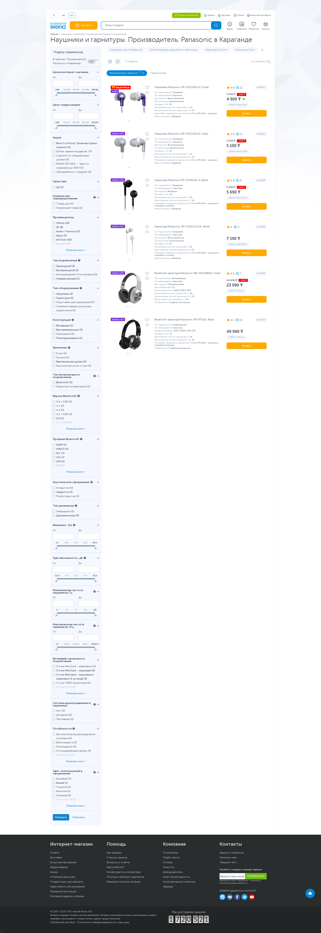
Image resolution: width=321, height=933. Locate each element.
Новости (168, 867)
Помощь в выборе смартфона (125, 877)
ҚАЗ (63, 15)
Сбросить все (158, 73)
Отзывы (168, 862)
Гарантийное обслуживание (67, 886)
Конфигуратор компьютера (123, 872)
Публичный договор (62, 922)
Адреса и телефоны (232, 853)
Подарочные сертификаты (66, 882)
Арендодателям (173, 872)
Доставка (226, 15)
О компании (170, 853)
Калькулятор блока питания (123, 882)
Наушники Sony (245, 50)
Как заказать (114, 853)
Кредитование (59, 867)
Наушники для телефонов (126, 50)
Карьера (168, 886)
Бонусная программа (261, 15)
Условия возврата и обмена (67, 896)
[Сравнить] (147, 92)
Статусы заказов (117, 857)
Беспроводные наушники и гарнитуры (173, 50)
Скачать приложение (188, 15)
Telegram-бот (228, 862)
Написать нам (228, 857)
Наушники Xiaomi (216, 50)
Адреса (211, 15)
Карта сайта (123, 922)
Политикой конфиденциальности (233, 883)
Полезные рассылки (62, 877)
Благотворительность (176, 877)
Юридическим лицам (63, 891)
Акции (54, 872)
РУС (72, 15)
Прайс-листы (171, 857)
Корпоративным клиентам (179, 882)
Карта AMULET (116, 867)
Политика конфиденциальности (97, 922)
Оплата (240, 15)
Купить (246, 113)
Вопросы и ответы (118, 862)
